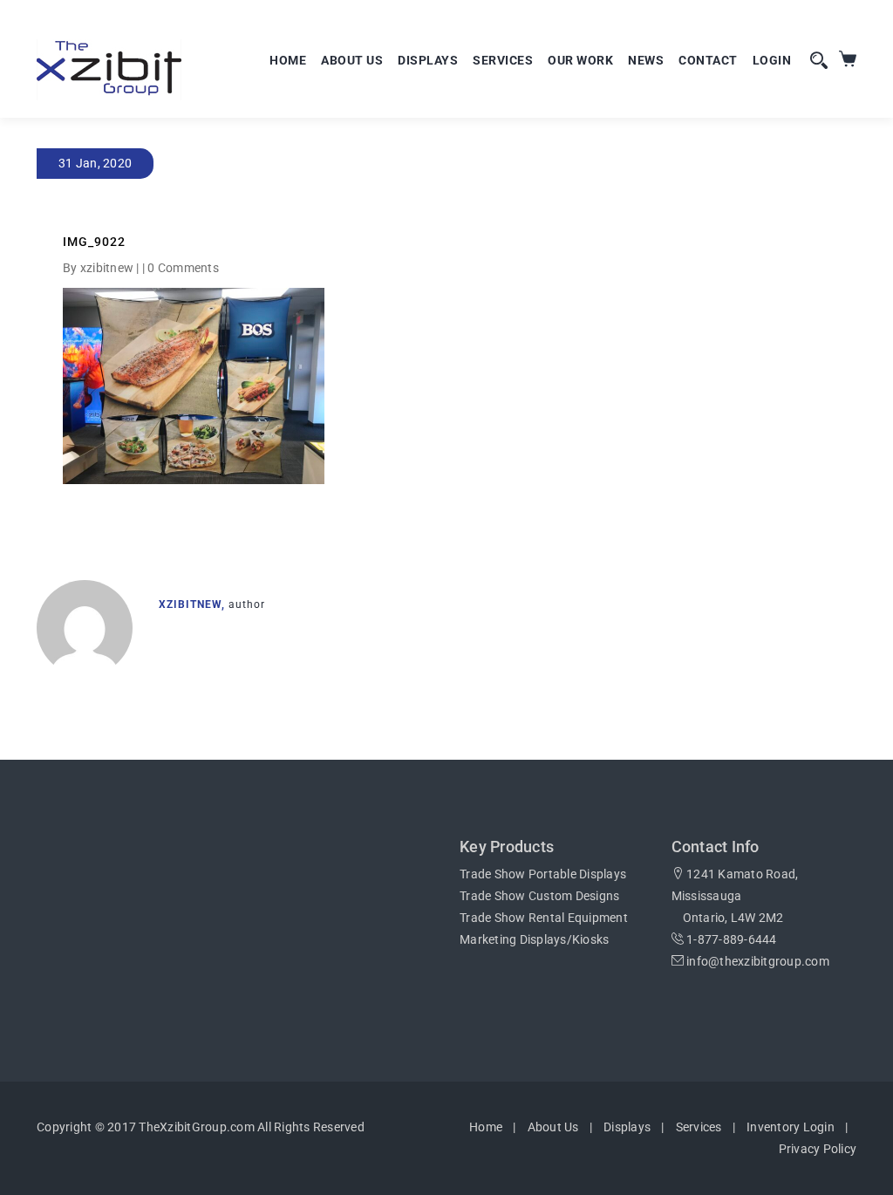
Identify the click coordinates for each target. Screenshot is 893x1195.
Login (772, 60)
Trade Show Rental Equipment (544, 918)
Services (503, 60)
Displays (428, 60)
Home (287, 60)
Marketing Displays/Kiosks (534, 939)
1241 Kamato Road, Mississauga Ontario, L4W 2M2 (735, 896)
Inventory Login (790, 1127)
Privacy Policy (818, 1149)
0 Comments (183, 268)
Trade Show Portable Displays (543, 874)
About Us (352, 60)
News (646, 60)
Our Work (580, 60)
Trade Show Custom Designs (539, 896)
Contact (708, 60)
